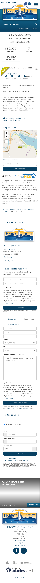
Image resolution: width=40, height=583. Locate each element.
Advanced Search (23, 28)
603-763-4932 (10, 249)
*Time (5, 347)
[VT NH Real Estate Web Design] (20, 570)
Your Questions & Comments (14, 354)
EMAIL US (20, 543)
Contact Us (8, 257)
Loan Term (7, 419)
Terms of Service (25, 408)
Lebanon (30, 209)
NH (17, 209)
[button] (36, 24)
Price (5, 431)
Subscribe (20, 308)
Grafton (23, 209)
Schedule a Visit (28, 319)
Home (5, 209)
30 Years (9, 424)
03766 (7, 212)
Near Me (34, 28)
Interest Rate (8, 445)
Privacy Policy (8, 303)
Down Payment (9, 438)
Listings (12, 209)
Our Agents (9, 260)
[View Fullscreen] (6, 141)
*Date (5, 339)
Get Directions (20, 169)
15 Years (18, 424)
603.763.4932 (13, 2)
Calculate (20, 453)
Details (32, 505)
